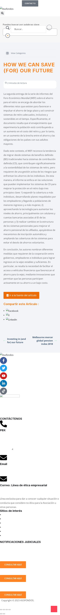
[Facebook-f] (3, 360)
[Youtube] (3, 375)
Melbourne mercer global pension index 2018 (42, 340)
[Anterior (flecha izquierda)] (1, 613)
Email (3, 464)
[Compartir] (7, 609)
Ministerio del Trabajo (14, 535)
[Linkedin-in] (3, 383)
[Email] (3, 457)
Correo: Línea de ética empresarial (23, 485)
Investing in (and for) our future (16, 340)
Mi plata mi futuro (12, 514)
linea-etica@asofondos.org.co (15, 491)
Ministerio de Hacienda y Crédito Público (24, 531)
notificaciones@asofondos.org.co (17, 545)
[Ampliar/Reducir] (1, 609)
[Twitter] (3, 368)
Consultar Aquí (13, 564)
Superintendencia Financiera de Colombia (24, 527)
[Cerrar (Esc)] (9, 609)
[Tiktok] (3, 391)
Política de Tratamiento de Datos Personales (26, 554)
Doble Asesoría (10, 522)
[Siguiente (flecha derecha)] (4, 613)
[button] (2, 13)
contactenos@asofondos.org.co (16, 470)
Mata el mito (9, 518)
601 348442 (6, 449)
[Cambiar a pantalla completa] (4, 609)
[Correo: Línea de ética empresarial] (3, 478)
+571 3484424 (7, 440)
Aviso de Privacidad (11, 604)
